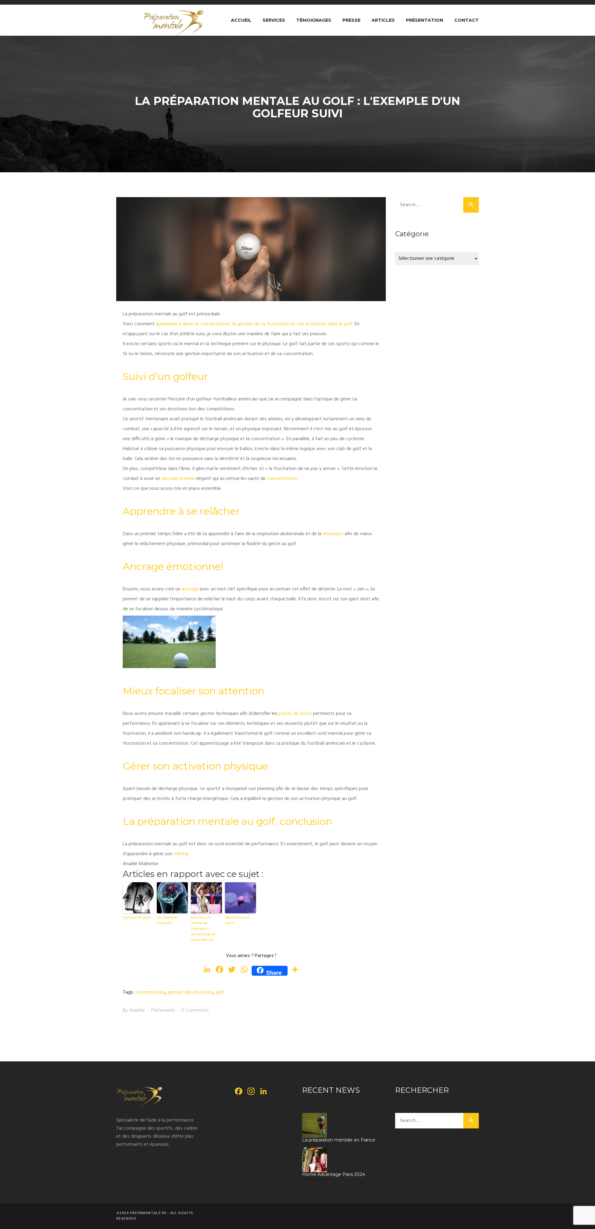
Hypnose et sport (137, 917)
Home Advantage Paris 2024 (333, 1174)
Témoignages (313, 20)
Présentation (424, 20)
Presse (351, 20)
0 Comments (195, 1010)
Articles (383, 20)
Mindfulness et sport (237, 920)
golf (219, 992)
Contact (466, 20)
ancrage (190, 589)
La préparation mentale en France (338, 1140)
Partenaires (163, 1010)
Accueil (241, 20)
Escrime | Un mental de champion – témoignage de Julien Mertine (203, 929)
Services (273, 20)
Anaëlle (137, 1010)
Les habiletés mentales (167, 920)
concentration (150, 992)
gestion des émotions (190, 992)
